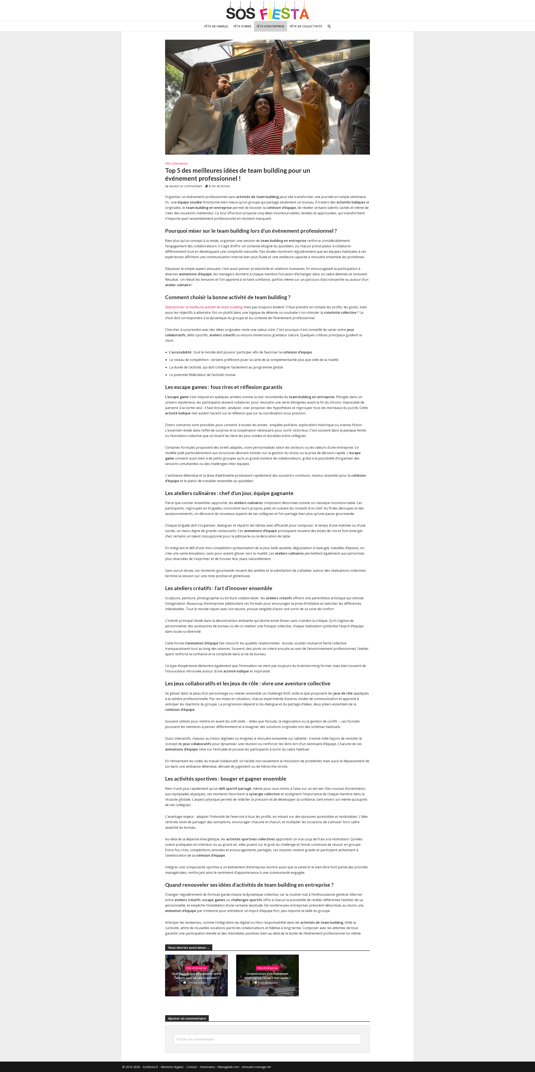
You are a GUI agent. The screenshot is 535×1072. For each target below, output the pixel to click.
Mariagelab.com (228, 1067)
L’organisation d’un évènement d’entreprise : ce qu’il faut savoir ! (267, 975)
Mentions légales (172, 1067)
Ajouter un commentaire (185, 186)
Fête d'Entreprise (176, 163)
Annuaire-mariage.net (256, 1067)
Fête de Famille (216, 26)
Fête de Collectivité (306, 26)
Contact (191, 1067)
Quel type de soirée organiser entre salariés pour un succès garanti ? (196, 975)
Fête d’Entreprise (270, 26)
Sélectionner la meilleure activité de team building (204, 307)
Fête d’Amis (242, 26)
